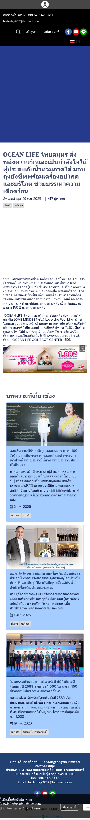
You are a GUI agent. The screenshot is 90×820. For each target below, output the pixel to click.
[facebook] (68, 31)
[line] (83, 31)
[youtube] (76, 31)
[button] (18, 31)
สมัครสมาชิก (53, 31)
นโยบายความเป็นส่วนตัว (20, 808)
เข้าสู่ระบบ (33, 31)
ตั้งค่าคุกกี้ (69, 807)
